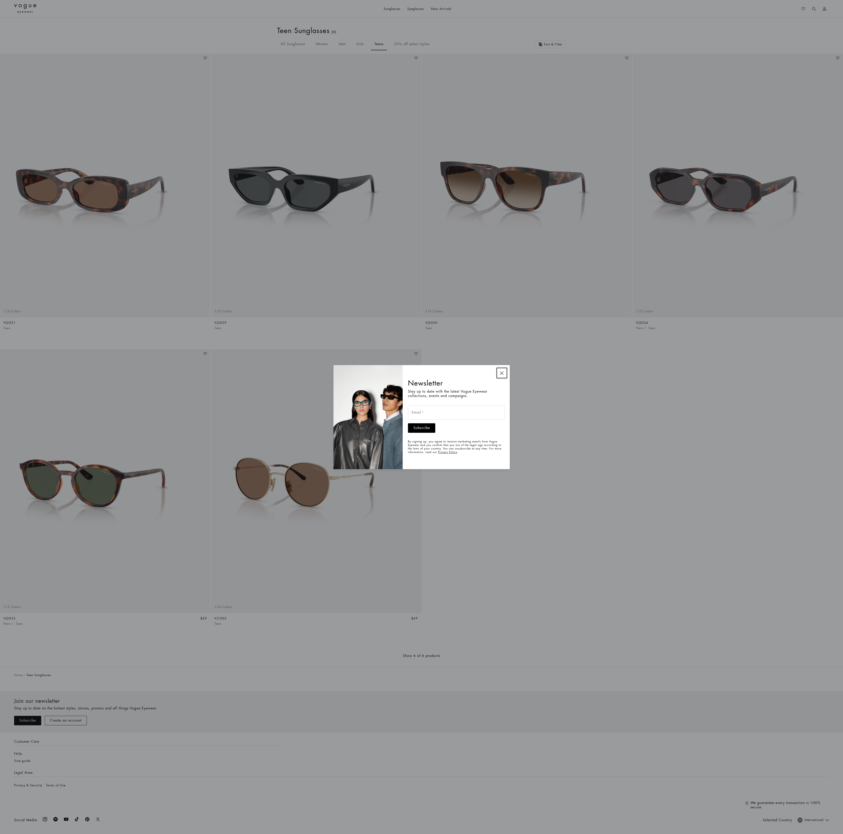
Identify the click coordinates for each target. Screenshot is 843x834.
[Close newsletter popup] (501, 373)
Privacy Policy (447, 452)
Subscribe (421, 428)
